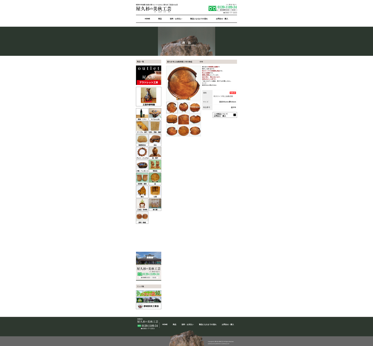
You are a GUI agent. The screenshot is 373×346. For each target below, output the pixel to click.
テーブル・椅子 (142, 132)
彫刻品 (155, 171)
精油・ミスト (142, 119)
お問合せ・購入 (222, 19)
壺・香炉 (155, 158)
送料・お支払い (176, 19)
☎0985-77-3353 (230, 13)
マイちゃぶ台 (155, 119)
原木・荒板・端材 (155, 132)
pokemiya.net (211, 343)
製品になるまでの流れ (199, 19)
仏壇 (155, 197)
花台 (155, 145)
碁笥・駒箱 (142, 222)
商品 (160, 19)
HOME (147, 19)
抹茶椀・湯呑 (142, 184)
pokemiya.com (225, 343)
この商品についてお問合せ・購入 (221, 115)
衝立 (142, 197)
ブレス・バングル (142, 158)
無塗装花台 (142, 145)
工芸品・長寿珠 (142, 210)
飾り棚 (155, 210)
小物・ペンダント (142, 171)
